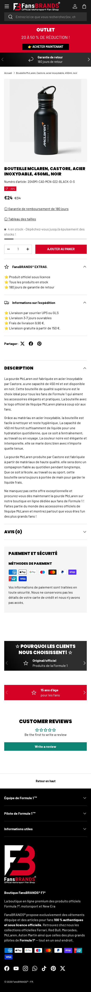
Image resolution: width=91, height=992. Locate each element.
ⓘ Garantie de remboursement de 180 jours (36, 209)
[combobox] (45, 16)
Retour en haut (45, 781)
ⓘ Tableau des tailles (20, 219)
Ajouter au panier (61, 249)
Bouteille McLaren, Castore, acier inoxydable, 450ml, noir (46, 72)
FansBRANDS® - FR (22, 981)
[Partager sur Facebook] (31, 343)
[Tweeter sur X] (22, 343)
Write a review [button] (45, 746)
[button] (84, 6)
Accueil (8, 72)
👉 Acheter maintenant (45, 46)
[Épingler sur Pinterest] (39, 343)
